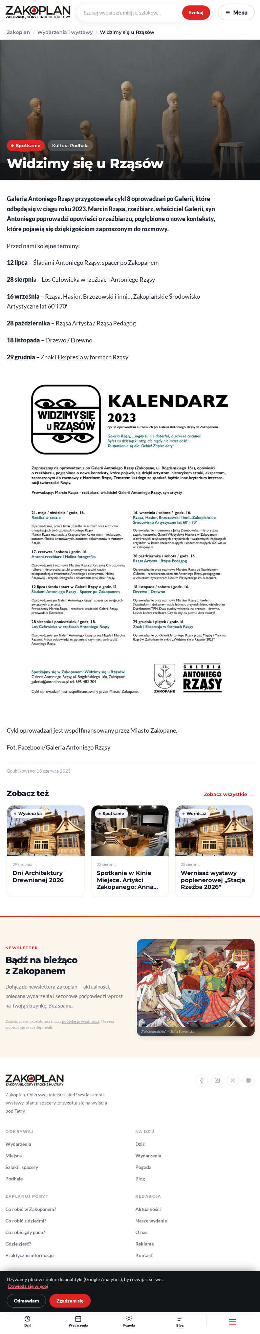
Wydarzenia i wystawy (65, 32)
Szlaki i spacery (21, 1167)
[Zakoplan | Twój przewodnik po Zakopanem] (37, 12)
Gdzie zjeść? (18, 1244)
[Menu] (232, 1321)
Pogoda (143, 1167)
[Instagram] (217, 1080)
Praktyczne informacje (29, 1255)
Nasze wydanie (151, 1220)
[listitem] (46, 851)
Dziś (140, 1144)
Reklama (144, 1244)
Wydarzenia (18, 1144)
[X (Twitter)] (233, 1080)
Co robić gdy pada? (25, 1232)
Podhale (14, 1178)
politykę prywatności (80, 1021)
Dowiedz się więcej (28, 1286)
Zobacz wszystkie (228, 794)
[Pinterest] (248, 1080)
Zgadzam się (70, 1300)
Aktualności (148, 1209)
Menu (240, 12)
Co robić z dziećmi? (25, 1220)
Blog (140, 1178)
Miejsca (13, 1155)
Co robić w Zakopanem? (30, 1209)
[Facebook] (202, 1080)
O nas (141, 1232)
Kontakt (144, 1255)
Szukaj (196, 12)
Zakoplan (18, 32)
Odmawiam (26, 1300)
